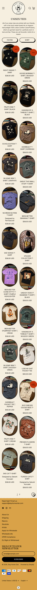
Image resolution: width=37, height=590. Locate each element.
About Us (5, 515)
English (23, 580)
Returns (4, 521)
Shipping (5, 518)
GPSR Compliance (8, 537)
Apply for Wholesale (9, 531)
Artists (4, 527)
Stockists (5, 524)
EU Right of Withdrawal (10, 540)
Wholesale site (7, 534)
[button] (29, 8)
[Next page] (33, 494)
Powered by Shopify (27, 564)
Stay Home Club (13, 564)
